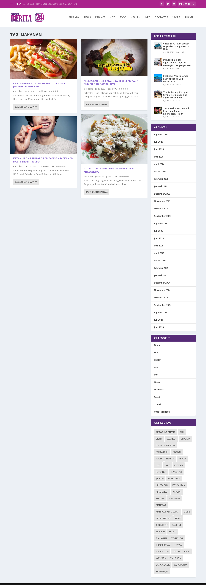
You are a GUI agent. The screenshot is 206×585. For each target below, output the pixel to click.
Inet (147, 17)
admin (20, 91)
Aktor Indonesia (165, 432)
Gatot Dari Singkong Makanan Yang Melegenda (110, 170)
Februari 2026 (161, 178)
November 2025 (162, 201)
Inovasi (178, 465)
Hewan (182, 458)
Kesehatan (162, 491)
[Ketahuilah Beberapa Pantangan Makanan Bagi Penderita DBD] (43, 135)
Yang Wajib (162, 571)
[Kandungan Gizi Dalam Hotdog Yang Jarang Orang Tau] (43, 59)
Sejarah (160, 531)
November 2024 (162, 290)
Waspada (161, 558)
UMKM (176, 551)
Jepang (160, 478)
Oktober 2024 (161, 297)
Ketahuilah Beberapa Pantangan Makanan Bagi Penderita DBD (43, 160)
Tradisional (163, 544)
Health (135, 17)
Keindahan (174, 478)
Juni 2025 (159, 238)
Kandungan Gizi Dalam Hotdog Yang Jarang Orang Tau (39, 85)
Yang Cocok (163, 564)
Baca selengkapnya (26, 106)
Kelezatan (162, 485)
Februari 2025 (161, 267)
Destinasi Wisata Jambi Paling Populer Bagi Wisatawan (175, 78)
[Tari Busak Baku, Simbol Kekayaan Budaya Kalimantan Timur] (158, 110)
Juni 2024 (159, 327)
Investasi (176, 471)
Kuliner (160, 498)
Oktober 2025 (161, 208)
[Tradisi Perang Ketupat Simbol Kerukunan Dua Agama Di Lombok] (158, 94)
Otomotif (161, 17)
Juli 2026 (158, 141)
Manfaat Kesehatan (167, 511)
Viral (187, 551)
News (87, 17)
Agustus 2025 (161, 223)
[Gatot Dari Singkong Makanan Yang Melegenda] (114, 139)
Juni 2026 (159, 149)
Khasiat (177, 491)
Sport (176, 17)
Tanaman (161, 538)
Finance (100, 17)
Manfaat (161, 505)
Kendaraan (178, 485)
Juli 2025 (158, 230)
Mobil (187, 511)
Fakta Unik (162, 452)
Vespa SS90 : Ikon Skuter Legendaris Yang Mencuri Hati (50, 3)
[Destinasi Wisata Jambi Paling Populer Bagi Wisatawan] (158, 78)
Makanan (174, 498)
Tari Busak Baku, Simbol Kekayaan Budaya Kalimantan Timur (176, 111)
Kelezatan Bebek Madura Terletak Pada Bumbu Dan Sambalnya (111, 82)
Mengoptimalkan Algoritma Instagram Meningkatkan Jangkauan (177, 62)
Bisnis (159, 438)
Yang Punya (180, 564)
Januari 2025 (160, 275)
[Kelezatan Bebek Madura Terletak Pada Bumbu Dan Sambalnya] (114, 57)
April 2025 (159, 253)
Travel (189, 17)
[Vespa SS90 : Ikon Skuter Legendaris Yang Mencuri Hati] (158, 45)
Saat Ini (176, 525)
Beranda (74, 17)
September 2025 (162, 215)
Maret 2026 (160, 171)
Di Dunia (185, 438)
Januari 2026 (160, 186)
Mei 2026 (158, 156)
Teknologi (177, 538)
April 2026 (159, 164)
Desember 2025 (162, 193)
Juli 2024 (158, 319)
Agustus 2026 (161, 134)
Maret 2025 (160, 260)
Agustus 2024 (161, 312)
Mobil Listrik (163, 518)
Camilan (171, 438)
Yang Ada (175, 558)
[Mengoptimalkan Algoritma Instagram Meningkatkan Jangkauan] (158, 62)
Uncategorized (162, 411)
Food (123, 17)
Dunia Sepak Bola (166, 445)
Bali (182, 432)
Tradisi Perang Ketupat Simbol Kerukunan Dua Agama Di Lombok (175, 95)
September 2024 (162, 305)
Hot (112, 17)
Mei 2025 (158, 245)
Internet (161, 471)
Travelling (162, 551)
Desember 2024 (162, 282)
